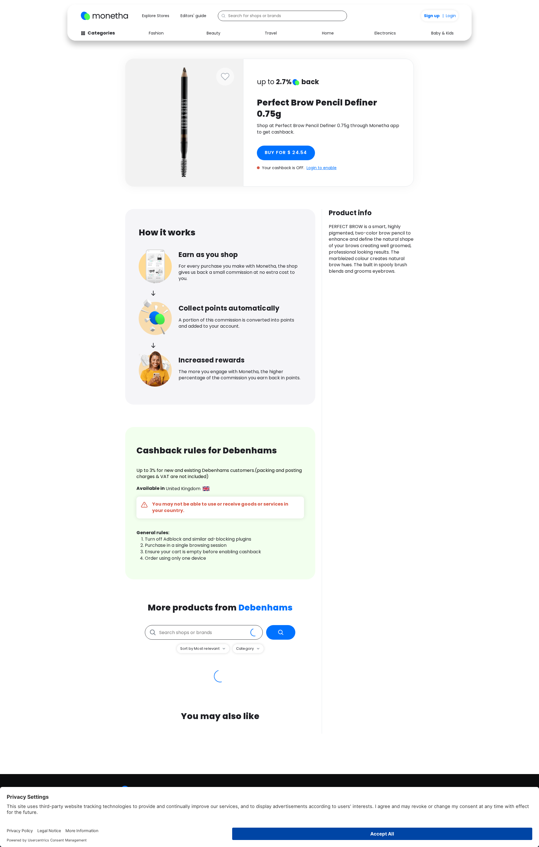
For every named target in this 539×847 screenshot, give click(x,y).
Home (328, 33)
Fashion (156, 33)
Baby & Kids (442, 33)
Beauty (213, 33)
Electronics (385, 33)
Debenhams (265, 608)
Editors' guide (193, 16)
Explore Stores (155, 16)
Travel (271, 33)
